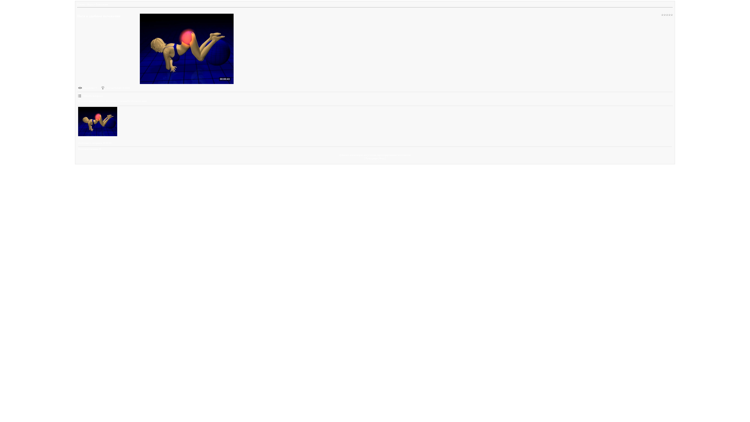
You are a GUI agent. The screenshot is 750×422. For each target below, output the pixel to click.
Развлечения (102, 4)
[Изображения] (97, 121)
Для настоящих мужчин (118, 88)
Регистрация (372, 158)
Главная (81, 4)
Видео (90, 4)
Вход (381, 158)
